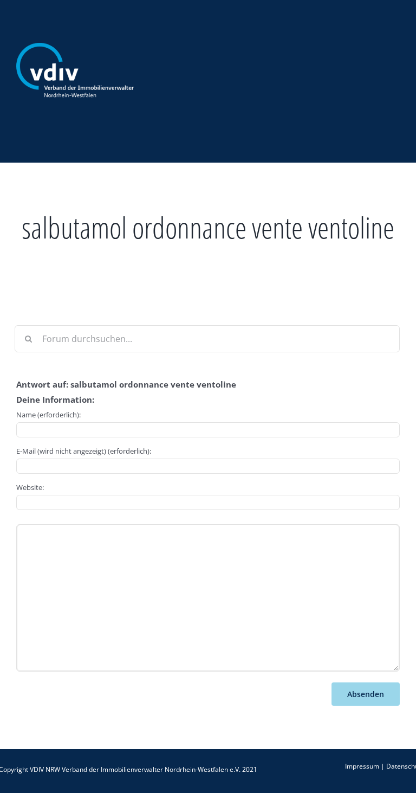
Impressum (362, 766)
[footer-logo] (75, 47)
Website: (30, 487)
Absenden (365, 694)
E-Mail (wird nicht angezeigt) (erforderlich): (83, 451)
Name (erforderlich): (48, 415)
